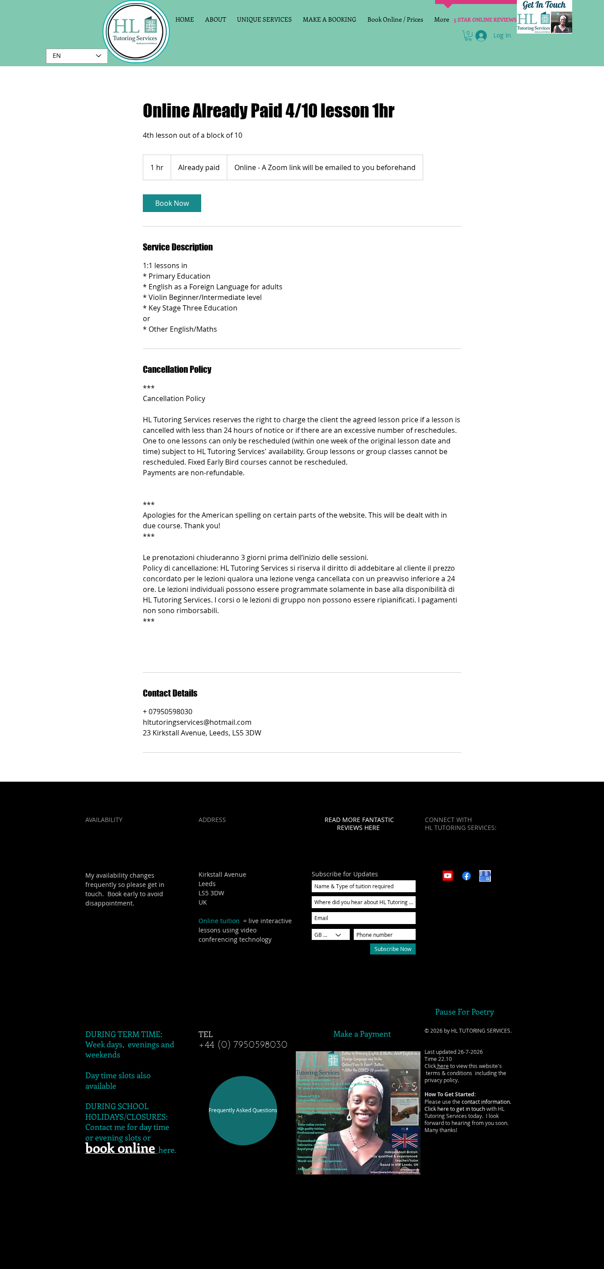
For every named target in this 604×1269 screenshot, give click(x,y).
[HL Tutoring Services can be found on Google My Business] (485, 876)
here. (167, 1149)
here (442, 1065)
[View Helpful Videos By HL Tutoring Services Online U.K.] (448, 876)
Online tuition (219, 921)
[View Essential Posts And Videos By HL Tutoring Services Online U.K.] (466, 876)
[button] (468, 35)
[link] (172, 203)
